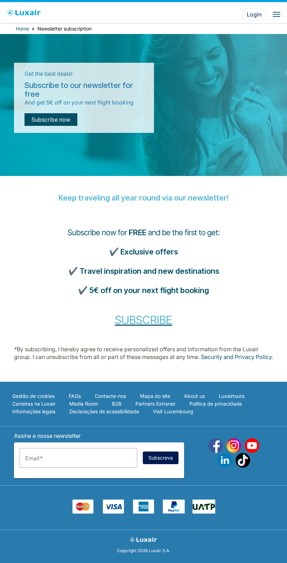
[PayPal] (174, 511)
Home (22, 29)
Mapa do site (155, 396)
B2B (116, 404)
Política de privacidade (215, 404)
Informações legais (33, 411)
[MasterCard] (82, 511)
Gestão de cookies (33, 396)
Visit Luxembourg (173, 411)
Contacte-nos (110, 396)
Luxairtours (231, 396)
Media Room (83, 404)
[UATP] (203, 511)
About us (194, 396)
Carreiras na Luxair (33, 404)
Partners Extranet (155, 404)
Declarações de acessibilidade (104, 411)
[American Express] (143, 511)
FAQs (75, 396)
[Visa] (113, 511)
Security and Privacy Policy (236, 356)
